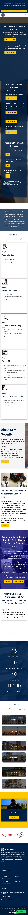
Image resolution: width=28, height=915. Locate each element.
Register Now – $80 (11, 121)
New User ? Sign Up (8, 10)
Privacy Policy (18, 881)
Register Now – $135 (11, 131)
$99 (8, 165)
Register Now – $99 (10, 52)
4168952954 (6, 183)
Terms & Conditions (6, 883)
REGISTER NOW (14, 226)
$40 (8, 154)
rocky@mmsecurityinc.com (19, 5)
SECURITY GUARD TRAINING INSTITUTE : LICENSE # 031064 (14, 3)
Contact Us (17, 878)
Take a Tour (7, 581)
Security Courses (6, 878)
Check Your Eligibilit (8, 259)
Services (17, 876)
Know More (5, 525)
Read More (5, 461)
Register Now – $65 (11, 98)
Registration (17, 874)
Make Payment (7, 262)
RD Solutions (14, 910)
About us (4, 874)
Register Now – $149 (10, 39)
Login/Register (5, 881)
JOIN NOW (14, 817)
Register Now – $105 (11, 112)
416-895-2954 (7, 5)
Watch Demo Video (19, 581)
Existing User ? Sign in (20, 10)
